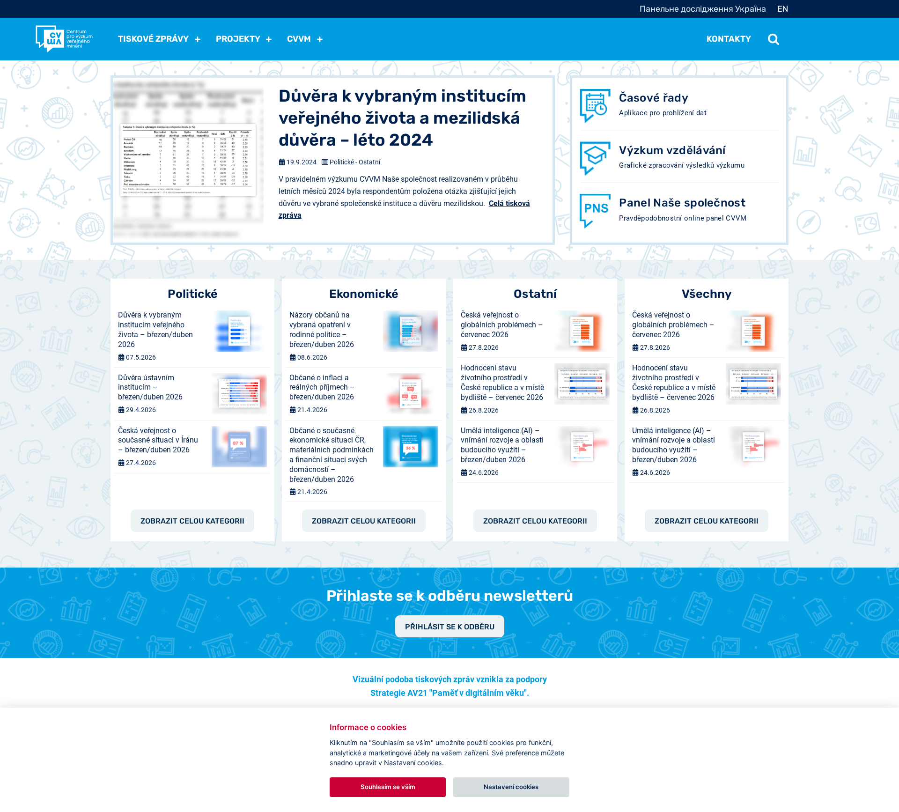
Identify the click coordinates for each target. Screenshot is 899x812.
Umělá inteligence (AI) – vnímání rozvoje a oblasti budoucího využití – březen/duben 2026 (502, 445)
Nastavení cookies (511, 786)
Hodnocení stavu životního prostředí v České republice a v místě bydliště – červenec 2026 (502, 382)
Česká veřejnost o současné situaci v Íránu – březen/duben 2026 (158, 440)
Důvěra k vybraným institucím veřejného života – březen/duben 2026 (155, 329)
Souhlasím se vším (388, 786)
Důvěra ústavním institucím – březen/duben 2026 (150, 387)
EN (782, 9)
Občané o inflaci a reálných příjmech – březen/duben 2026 (322, 387)
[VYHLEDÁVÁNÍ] (773, 39)
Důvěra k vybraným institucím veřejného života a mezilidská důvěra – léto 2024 (402, 118)
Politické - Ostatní (355, 162)
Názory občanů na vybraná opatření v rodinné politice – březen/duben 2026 (321, 329)
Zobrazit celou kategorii (192, 521)
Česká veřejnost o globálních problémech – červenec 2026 (502, 324)
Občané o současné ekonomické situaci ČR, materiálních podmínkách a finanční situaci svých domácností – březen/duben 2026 (331, 455)
